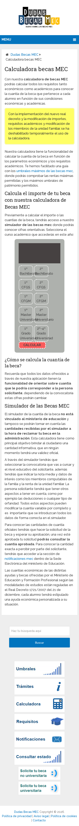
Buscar (39, 642)
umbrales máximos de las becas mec (44, 171)
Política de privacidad (17, 816)
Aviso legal (41, 816)
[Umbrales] (39, 676)
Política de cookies (64, 816)
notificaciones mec (19, 559)
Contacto (39, 820)
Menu (6, 39)
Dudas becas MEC (24, 55)
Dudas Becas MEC (26, 811)
